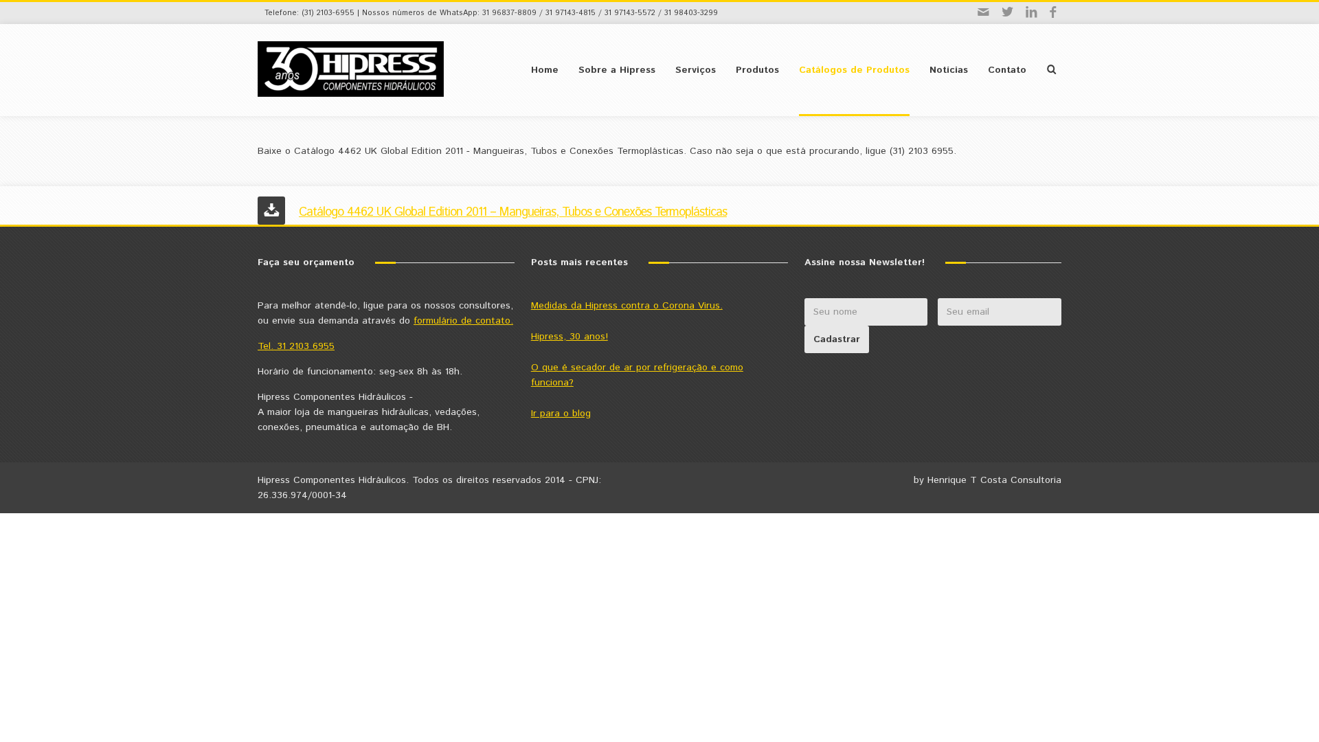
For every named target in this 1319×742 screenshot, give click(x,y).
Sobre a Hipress (616, 70)
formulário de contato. (463, 321)
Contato (1007, 70)
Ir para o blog (561, 413)
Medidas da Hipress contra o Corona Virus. (627, 306)
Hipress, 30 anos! (569, 337)
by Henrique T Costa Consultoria (987, 480)
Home (545, 70)
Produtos (757, 70)
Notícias (948, 70)
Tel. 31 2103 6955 (296, 346)
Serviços (695, 70)
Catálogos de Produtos (854, 70)
